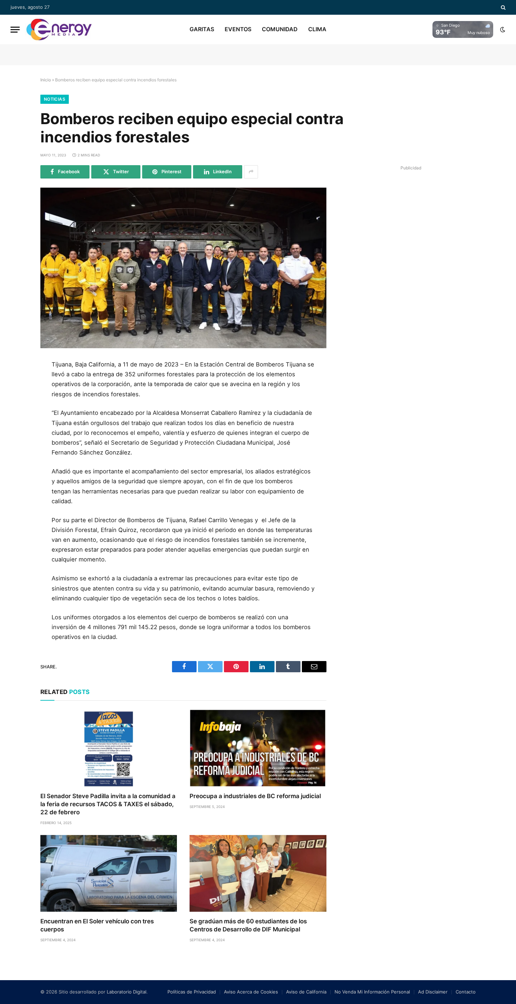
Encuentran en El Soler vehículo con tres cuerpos (97, 925)
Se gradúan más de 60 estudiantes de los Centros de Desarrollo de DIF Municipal (248, 925)
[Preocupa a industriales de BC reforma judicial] (258, 748)
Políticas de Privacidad (191, 992)
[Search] (502, 7)
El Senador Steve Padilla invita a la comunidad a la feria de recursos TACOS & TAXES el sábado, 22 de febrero (108, 804)
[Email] (17, 447)
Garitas (202, 29)
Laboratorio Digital (126, 992)
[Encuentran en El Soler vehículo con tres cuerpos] (108, 873)
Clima (317, 29)
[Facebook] (17, 384)
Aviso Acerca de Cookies (251, 992)
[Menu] (15, 30)
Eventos (238, 29)
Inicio (45, 79)
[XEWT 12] (59, 29)
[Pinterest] (17, 431)
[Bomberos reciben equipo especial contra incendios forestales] (183, 268)
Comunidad (280, 29)
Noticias (54, 99)
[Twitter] (17, 399)
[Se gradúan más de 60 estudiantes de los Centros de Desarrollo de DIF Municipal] (258, 873)
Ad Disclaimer (433, 992)
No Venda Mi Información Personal (372, 992)
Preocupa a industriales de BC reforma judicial (255, 796)
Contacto (466, 992)
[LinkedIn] (17, 415)
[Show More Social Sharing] (251, 171)
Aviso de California (306, 992)
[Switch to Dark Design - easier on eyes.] (501, 29)
